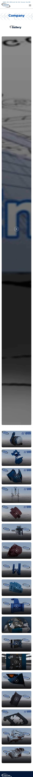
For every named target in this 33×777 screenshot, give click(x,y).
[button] (29, 5)
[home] (6, 5)
